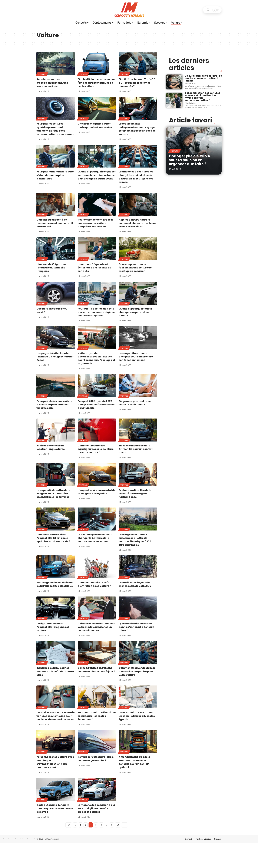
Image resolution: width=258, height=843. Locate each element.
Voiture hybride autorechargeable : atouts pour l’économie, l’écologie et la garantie (96, 358)
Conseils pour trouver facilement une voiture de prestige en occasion (135, 267)
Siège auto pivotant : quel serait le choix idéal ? (135, 402)
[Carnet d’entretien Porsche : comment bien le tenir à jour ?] (97, 652)
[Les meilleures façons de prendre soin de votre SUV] (138, 566)
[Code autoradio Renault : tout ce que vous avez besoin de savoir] (55, 789)
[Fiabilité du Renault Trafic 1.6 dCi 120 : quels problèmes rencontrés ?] (138, 63)
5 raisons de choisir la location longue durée (50, 447)
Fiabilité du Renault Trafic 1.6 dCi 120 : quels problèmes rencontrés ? (137, 82)
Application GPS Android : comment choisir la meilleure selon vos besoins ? (137, 223)
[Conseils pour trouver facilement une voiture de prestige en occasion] (138, 248)
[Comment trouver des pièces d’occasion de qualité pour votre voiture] (138, 652)
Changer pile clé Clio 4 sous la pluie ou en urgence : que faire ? (189, 160)
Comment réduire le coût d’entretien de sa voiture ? (94, 584)
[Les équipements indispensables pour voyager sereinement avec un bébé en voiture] (138, 108)
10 (118, 825)
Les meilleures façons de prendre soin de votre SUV (135, 584)
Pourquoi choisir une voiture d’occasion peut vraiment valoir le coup (54, 404)
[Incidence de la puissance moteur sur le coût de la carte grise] (55, 652)
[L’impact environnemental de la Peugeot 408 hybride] (97, 474)
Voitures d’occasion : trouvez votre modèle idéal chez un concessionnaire (96, 627)
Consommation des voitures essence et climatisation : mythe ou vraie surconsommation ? (202, 96)
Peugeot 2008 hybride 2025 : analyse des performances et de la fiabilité (96, 404)
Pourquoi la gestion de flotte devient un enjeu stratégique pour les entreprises (96, 312)
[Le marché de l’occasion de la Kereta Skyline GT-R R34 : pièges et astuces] (97, 789)
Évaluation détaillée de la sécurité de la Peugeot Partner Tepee (135, 493)
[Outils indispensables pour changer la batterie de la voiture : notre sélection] (97, 519)
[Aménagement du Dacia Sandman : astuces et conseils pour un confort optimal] (138, 741)
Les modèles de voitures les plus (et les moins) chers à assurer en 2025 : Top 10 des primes (136, 177)
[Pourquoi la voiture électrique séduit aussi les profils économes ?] (97, 696)
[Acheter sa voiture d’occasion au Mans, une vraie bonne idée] (55, 63)
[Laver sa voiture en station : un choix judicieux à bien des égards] (138, 696)
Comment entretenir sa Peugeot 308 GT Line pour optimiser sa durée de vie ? (53, 538)
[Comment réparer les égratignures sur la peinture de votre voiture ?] (97, 430)
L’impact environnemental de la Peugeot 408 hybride (96, 491)
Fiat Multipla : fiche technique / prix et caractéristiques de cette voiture (96, 82)
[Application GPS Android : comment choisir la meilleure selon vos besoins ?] (138, 204)
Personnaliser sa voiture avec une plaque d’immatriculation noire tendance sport (55, 762)
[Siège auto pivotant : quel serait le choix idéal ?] (138, 385)
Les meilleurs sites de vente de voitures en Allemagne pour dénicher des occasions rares (55, 716)
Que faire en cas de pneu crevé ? (51, 310)
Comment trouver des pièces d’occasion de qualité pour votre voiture (137, 671)
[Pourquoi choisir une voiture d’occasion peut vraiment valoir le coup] (55, 385)
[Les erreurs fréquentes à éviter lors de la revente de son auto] (97, 248)
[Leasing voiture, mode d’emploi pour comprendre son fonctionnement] (138, 337)
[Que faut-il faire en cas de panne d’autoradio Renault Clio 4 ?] (138, 607)
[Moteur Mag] (129, 10)
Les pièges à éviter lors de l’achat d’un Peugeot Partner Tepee (54, 356)
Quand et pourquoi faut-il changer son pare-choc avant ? (135, 312)
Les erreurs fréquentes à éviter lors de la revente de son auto (94, 267)
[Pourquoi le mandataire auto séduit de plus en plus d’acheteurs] (55, 156)
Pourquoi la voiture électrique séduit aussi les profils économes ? (97, 716)
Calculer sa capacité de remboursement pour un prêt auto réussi (54, 223)
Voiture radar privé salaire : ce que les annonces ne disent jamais (203, 78)
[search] (208, 10)
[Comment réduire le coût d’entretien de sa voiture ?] (97, 566)
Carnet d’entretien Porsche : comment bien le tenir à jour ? (96, 669)
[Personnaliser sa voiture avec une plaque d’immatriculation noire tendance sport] (55, 741)
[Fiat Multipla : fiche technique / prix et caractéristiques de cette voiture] (97, 63)
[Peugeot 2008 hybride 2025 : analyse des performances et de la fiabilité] (97, 385)
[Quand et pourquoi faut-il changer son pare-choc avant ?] (138, 293)
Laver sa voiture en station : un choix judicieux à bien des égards (137, 716)
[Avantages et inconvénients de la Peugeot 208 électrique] (55, 566)
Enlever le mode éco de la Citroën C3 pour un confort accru (136, 449)
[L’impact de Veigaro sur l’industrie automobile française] (55, 248)
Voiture (42, 74)
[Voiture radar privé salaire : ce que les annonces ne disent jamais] (174, 82)
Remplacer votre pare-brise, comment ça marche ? (96, 758)
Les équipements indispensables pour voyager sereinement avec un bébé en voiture (137, 129)
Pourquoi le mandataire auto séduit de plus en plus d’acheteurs (55, 175)
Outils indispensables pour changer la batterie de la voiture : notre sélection (95, 538)
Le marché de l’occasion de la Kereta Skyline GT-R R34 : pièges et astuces (96, 808)
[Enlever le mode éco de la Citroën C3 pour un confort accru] (138, 430)
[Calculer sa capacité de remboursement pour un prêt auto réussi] (55, 204)
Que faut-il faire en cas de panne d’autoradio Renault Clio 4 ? (136, 627)
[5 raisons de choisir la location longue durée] (55, 430)
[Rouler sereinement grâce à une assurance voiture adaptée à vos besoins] (97, 204)
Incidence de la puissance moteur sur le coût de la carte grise (55, 671)
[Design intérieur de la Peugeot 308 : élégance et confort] (55, 607)
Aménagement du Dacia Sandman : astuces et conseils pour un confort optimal (134, 762)
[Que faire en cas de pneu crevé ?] (55, 293)
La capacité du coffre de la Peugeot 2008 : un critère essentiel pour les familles (53, 493)
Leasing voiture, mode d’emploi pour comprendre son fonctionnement (136, 356)
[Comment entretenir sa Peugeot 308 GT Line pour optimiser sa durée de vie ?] (55, 519)
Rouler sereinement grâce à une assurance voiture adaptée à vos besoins (95, 223)
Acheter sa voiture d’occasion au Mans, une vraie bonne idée (52, 82)
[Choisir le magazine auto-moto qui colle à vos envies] (97, 108)
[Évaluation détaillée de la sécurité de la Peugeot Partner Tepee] (138, 474)
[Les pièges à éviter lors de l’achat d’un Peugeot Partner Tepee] (55, 337)
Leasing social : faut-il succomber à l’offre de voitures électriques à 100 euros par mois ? (135, 540)
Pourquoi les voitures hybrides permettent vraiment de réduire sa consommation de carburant (55, 129)
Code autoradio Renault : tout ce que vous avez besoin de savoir (54, 808)
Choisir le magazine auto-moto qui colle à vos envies (95, 125)
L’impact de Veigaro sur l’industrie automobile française (51, 267)
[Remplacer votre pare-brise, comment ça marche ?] (97, 741)
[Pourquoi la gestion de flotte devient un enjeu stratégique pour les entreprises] (97, 293)
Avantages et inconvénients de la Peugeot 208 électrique (54, 584)
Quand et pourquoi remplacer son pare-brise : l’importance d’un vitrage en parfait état (97, 175)
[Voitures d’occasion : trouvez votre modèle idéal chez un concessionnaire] (97, 607)
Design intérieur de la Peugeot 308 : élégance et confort (52, 627)
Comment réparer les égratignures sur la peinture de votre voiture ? (95, 449)
